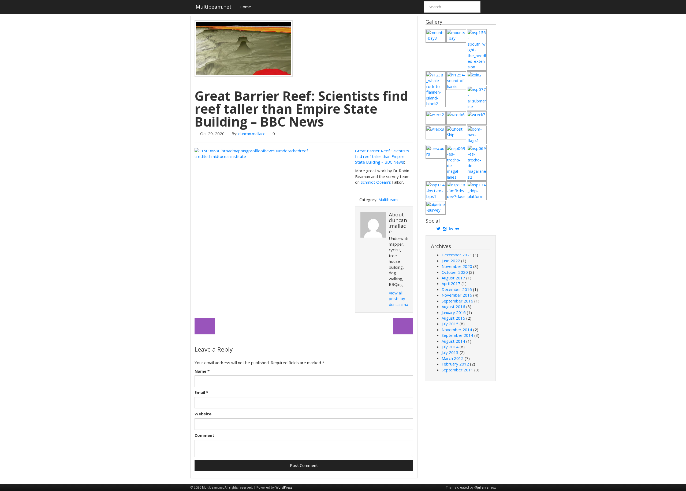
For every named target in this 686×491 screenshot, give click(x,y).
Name (202, 371)
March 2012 (453, 358)
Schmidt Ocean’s (376, 182)
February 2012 (455, 364)
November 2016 (457, 295)
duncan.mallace (252, 133)
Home (245, 6)
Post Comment (304, 465)
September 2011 (457, 369)
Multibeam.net (214, 6)
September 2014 (457, 335)
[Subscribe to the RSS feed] (490, 6)
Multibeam (388, 199)
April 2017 (451, 283)
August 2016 (453, 306)
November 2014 (457, 329)
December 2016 (457, 289)
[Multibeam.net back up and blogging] (205, 326)
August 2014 (453, 341)
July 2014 (450, 346)
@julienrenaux (485, 487)
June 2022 (451, 260)
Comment (204, 435)
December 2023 (457, 254)
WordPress (283, 487)
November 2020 (457, 266)
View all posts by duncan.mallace (402, 298)
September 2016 (457, 301)
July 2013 (450, 352)
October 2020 (455, 272)
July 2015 (450, 323)
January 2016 (454, 312)
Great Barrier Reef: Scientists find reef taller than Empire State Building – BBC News (382, 156)
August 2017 (453, 277)
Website (203, 413)
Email (201, 392)
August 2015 (453, 318)
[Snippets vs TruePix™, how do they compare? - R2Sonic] (403, 326)
